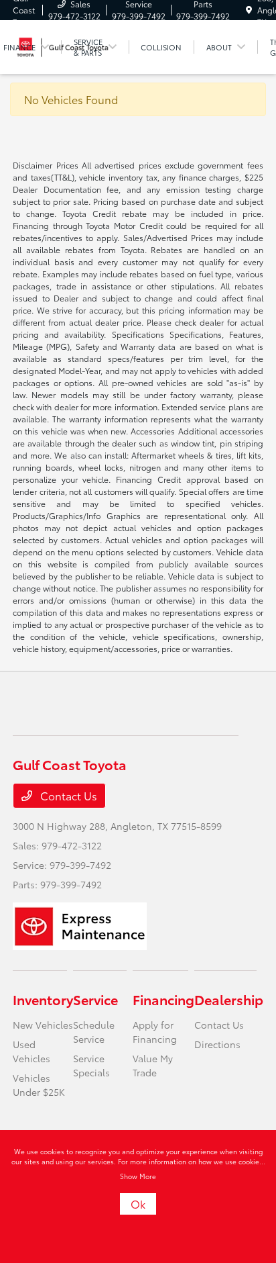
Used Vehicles (31, 1051)
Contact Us (67, 795)
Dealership (228, 999)
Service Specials (91, 1065)
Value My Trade (153, 1065)
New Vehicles (43, 1024)
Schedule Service (94, 1031)
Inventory (43, 999)
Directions (217, 1044)
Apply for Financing (155, 1031)
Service (95, 999)
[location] (249, 9)
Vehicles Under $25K (39, 1084)
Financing (163, 999)
